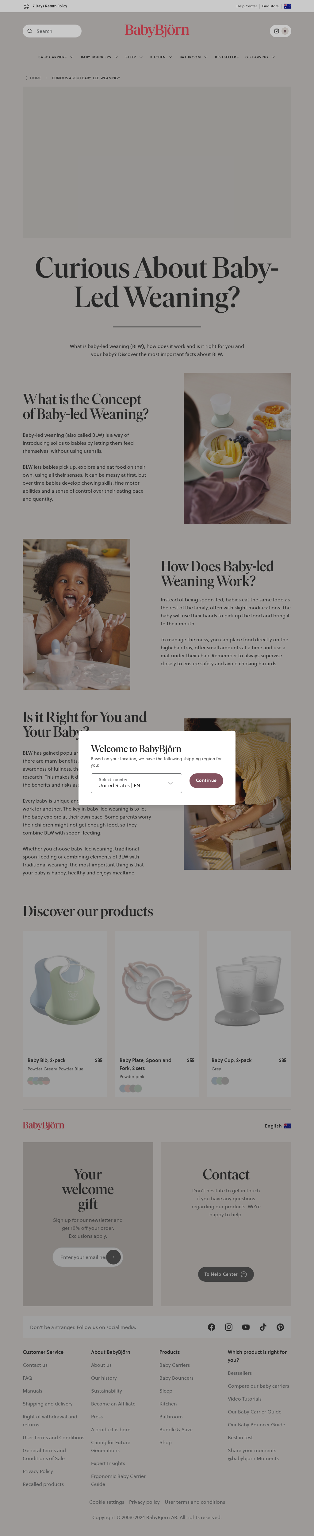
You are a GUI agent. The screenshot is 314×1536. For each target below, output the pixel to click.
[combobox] (136, 783)
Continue (206, 780)
